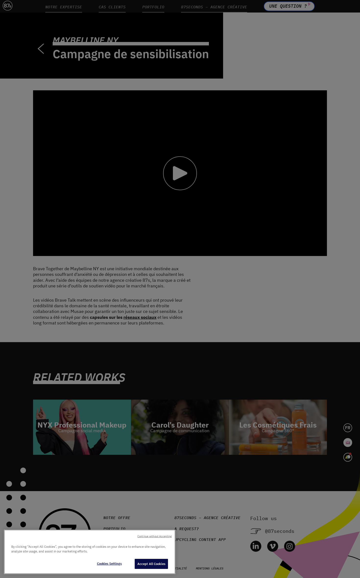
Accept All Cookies (151, 564)
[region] (89, 552)
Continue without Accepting (154, 536)
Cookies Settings (109, 564)
